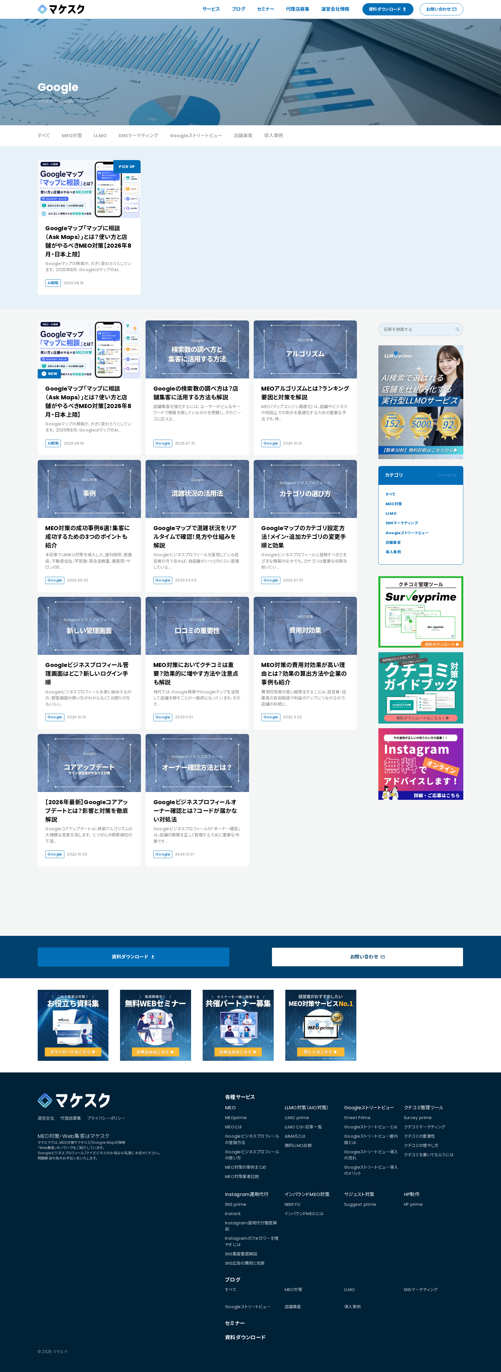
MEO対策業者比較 (242, 1176)
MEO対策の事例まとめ (245, 1167)
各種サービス (240, 1097)
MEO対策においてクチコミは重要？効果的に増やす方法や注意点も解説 (196, 673)
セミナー (265, 9)
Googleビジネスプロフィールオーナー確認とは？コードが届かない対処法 (195, 811)
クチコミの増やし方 (421, 1145)
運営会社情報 (335, 9)
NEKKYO (293, 1204)
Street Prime (357, 1118)
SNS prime (235, 1204)
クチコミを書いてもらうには (428, 1155)
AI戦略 (53, 282)
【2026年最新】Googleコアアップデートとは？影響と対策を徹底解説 (86, 811)
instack (233, 1214)
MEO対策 (72, 135)
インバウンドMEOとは (304, 1214)
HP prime (413, 1204)
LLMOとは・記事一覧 (303, 1127)
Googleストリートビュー (196, 135)
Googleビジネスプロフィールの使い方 (252, 1155)
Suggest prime (360, 1204)
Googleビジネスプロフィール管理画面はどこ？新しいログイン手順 (86, 673)
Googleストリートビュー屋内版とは (371, 1139)
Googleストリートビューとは (370, 1127)
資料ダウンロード (245, 1337)
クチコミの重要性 (419, 1136)
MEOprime (236, 1118)
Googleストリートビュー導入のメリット (371, 1170)
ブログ (238, 9)
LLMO (100, 135)
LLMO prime (297, 1118)
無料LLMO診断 (298, 1145)
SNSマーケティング (138, 135)
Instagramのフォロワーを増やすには (251, 1241)
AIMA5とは (295, 1136)
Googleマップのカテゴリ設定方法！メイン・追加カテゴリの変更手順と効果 (303, 537)
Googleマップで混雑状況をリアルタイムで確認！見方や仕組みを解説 (195, 537)
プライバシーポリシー (106, 1118)
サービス (211, 9)
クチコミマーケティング (424, 1127)
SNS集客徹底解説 (241, 1254)
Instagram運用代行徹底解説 (251, 1226)
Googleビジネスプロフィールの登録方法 (252, 1139)
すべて (44, 135)
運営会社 (46, 1118)
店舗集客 (243, 135)
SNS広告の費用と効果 (245, 1263)
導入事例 (273, 135)
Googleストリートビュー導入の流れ (371, 1155)
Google (162, 443)
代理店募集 (298, 9)
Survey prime (418, 1118)
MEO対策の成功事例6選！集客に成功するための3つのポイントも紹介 (87, 537)
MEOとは (233, 1127)
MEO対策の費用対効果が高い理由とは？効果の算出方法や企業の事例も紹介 (304, 673)
